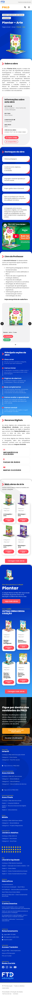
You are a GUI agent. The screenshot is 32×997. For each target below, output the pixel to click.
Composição (9, 119)
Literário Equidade (11, 859)
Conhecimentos (9, 903)
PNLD (6, 7)
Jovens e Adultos (10, 832)
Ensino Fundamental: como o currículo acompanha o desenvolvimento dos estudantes (16, 907)
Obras (13, 27)
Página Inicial (6, 27)
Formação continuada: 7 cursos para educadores (12, 920)
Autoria (8, 106)
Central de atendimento (24, 2)
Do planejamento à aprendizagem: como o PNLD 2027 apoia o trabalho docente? (14, 915)
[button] (29, 7)
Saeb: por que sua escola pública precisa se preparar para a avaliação (15, 911)
